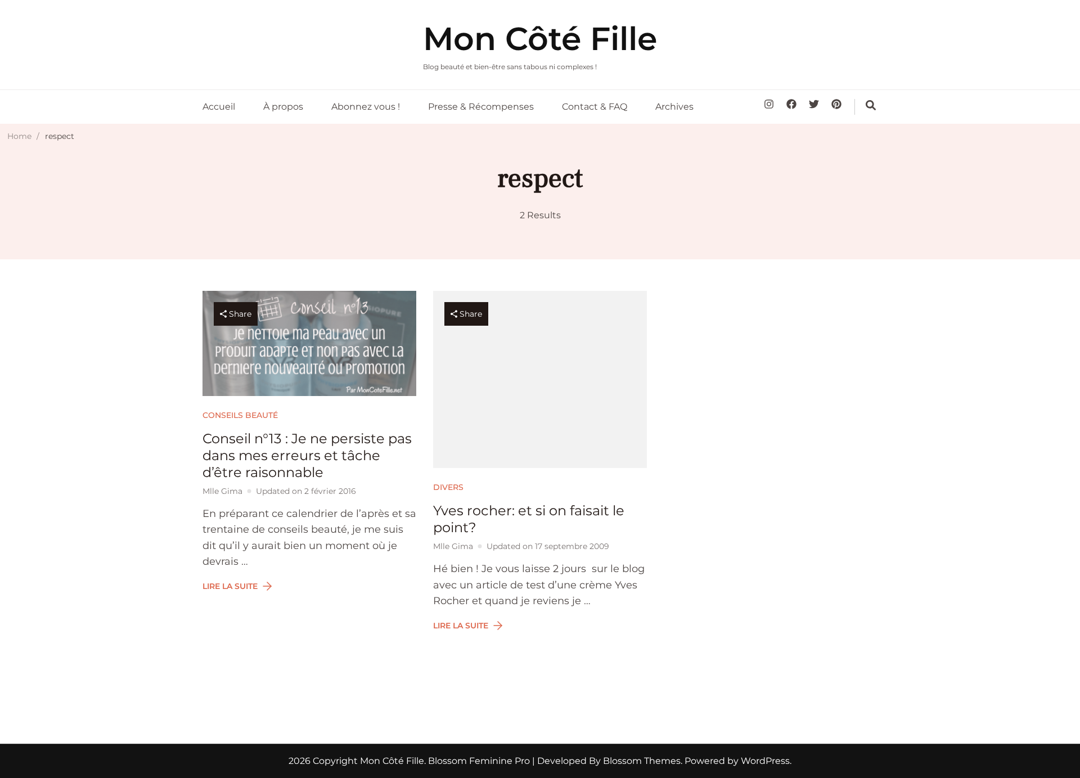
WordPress (765, 760)
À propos (283, 106)
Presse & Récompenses (481, 106)
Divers (448, 487)
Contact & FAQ (594, 106)
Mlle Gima (222, 491)
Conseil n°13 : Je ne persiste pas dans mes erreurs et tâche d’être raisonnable (307, 455)
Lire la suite (230, 586)
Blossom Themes (641, 760)
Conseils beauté (240, 415)
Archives (674, 106)
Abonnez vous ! (365, 106)
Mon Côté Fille (540, 38)
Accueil (218, 106)
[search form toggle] (871, 105)
